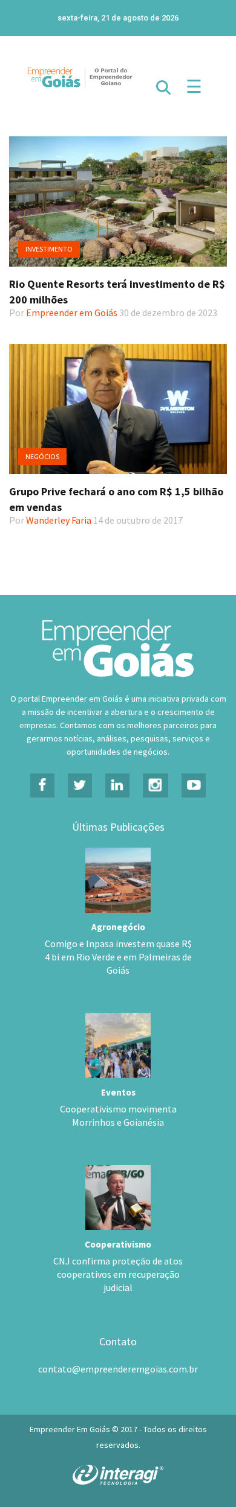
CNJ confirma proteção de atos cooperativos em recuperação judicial (118, 1274)
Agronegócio (118, 927)
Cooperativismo (118, 1244)
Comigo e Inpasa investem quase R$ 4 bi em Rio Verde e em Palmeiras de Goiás (118, 957)
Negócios (42, 456)
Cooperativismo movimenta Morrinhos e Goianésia (118, 1115)
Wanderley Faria (58, 520)
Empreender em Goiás (71, 312)
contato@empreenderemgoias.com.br (118, 1369)
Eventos (118, 1092)
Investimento (49, 248)
